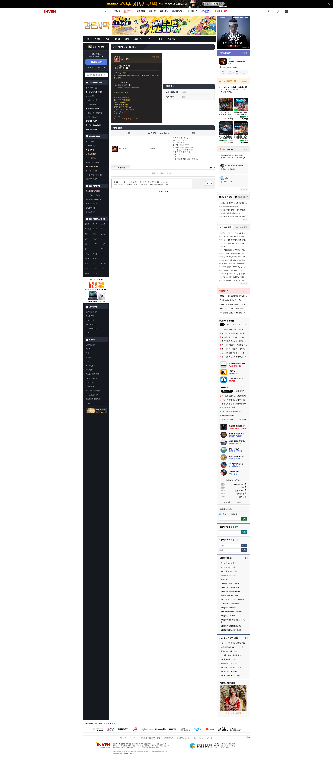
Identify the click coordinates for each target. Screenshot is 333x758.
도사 (86, 269)
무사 (102, 229)
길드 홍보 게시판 (91, 171)
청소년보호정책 (168, 738)
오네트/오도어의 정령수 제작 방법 (232, 599)
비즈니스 (132, 738)
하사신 (95, 254)
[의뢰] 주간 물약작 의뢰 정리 (230, 583)
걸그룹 (88, 357)
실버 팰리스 (90, 387)
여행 (87, 362)
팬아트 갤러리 (90, 212)
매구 (94, 264)
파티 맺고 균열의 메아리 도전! (231, 667)
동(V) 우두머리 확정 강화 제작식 (232, 612)
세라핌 (87, 273)
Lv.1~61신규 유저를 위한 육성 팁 (232, 655)
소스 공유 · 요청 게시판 (94, 195)
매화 (94, 234)
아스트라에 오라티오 (93, 399)
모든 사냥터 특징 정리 (228, 575)
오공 (102, 269)
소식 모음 (91, 96)
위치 (86, 239)
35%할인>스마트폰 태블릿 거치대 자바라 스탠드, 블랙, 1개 (234, 304)
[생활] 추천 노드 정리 (228, 616)
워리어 (87, 224)
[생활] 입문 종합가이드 (228, 608)
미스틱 (103, 244)
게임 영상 (89, 370)
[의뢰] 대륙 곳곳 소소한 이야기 (231, 591)
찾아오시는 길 (198, 738)
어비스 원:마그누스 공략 (229, 571)
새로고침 (243, 189)
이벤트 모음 (92, 104)
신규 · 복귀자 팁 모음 (95, 113)
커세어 (95, 259)
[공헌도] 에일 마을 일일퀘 (229, 595)
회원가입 (91, 67)
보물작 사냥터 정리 (227, 579)
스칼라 (103, 264)
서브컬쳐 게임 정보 (92, 374)
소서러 (103, 224)
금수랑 (95, 229)
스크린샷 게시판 (91, 204)
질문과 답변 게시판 (92, 162)
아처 (94, 249)
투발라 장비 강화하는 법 (229, 651)
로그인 (270, 11)
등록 (209, 183)
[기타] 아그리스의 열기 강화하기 (232, 630)
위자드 (103, 234)
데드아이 (96, 269)
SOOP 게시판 (90, 146)
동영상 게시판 (90, 208)
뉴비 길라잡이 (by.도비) (229, 671)
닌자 (102, 239)
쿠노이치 (96, 239)
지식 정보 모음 (93, 117)
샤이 (102, 249)
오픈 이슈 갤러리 (91, 312)
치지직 (88, 349)
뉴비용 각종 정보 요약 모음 (230, 675)
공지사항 (209, 738)
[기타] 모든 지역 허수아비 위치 (231, 626)
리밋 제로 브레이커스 (93, 391)
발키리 (87, 234)
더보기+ (245, 53)
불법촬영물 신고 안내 (183, 738)
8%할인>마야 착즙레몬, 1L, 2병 (230, 300)
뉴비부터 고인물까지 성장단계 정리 (233, 643)
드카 (102, 259)
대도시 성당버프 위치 (228, 567)
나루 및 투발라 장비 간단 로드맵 (232, 647)
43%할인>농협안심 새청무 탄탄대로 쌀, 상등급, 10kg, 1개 (234, 313)
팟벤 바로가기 (90, 345)
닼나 (86, 244)
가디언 (87, 254)
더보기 (239, 502)
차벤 (87, 353)
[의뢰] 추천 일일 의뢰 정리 (230, 587)
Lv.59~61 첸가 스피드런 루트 (230, 603)
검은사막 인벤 (98, 47)
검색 (105, 75)
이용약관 (142, 738)
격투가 (95, 244)
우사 (86, 264)
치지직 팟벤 (90, 141)
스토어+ (245, 81)
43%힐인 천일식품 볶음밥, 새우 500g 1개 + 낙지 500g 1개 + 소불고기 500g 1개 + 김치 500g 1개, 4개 (234, 296)
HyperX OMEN (91, 378)
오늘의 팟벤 (90, 320)
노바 (102, 254)
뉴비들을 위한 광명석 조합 (230, 659)
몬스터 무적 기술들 (227, 563)
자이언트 (88, 229)
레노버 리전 (90, 382)
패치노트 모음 (92, 100)
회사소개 (123, 738)
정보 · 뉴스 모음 (91, 88)
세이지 (87, 259)
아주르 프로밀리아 (92, 395)
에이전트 (96, 273)
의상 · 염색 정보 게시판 (94, 199)
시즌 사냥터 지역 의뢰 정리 (230, 663)
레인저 (95, 224)
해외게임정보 (90, 366)
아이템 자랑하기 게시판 (94, 175)
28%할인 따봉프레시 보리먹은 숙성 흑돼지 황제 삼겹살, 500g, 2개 (234, 308)
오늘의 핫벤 (90, 316)
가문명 (224, 514)
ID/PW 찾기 (101, 67)
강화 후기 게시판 (91, 179)
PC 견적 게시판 (91, 329)
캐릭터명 (234, 514)
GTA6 (88, 403)
